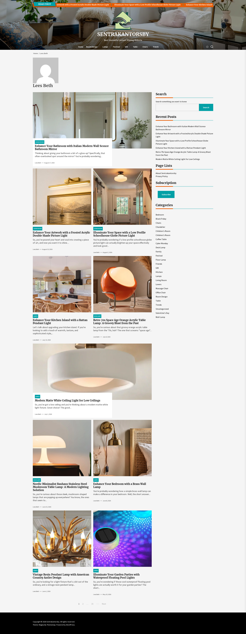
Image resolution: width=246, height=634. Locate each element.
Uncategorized (162, 309)
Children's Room (163, 231)
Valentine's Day (162, 313)
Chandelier (160, 227)
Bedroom (160, 214)
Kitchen (159, 272)
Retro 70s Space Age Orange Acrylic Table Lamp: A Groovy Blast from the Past (119, 321)
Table (135, 47)
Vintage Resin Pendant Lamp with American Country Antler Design (61, 576)
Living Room (161, 280)
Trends (156, 47)
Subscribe (166, 194)
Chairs (145, 47)
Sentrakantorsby (123, 34)
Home (80, 47)
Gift (126, 47)
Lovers (158, 284)
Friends (159, 264)
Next (104, 604)
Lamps (105, 47)
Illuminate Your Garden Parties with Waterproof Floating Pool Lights (116, 576)
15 (92, 604)
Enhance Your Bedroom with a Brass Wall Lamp (119, 485)
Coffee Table (161, 239)
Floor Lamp (161, 259)
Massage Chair (162, 288)
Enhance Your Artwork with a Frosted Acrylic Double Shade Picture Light (61, 234)
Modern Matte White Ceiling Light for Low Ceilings (67, 400)
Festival (116, 47)
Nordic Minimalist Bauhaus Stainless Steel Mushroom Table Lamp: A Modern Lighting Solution (61, 487)
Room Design (92, 47)
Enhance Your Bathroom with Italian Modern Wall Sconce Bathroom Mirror (72, 147)
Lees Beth (38, 163)
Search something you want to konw (171, 101)
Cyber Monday (162, 243)
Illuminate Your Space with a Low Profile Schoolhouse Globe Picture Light (115, 5)
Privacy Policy (162, 176)
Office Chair (161, 292)
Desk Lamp (160, 247)
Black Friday (161, 218)
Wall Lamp (160, 317)
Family (158, 251)
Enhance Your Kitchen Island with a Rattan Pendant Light (180, 5)
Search (206, 107)
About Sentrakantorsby (166, 173)
